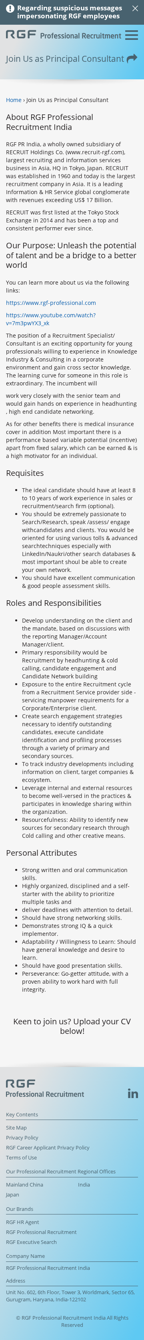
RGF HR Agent (22, 1222)
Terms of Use (21, 1157)
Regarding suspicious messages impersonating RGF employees (69, 11)
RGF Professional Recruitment (41, 1232)
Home (14, 100)
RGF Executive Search (31, 1242)
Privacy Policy (22, 1137)
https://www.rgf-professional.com (51, 303)
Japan (12, 1194)
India (84, 1184)
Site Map (16, 1127)
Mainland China (24, 1184)
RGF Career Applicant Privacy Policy (48, 1147)
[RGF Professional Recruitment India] (63, 35)
